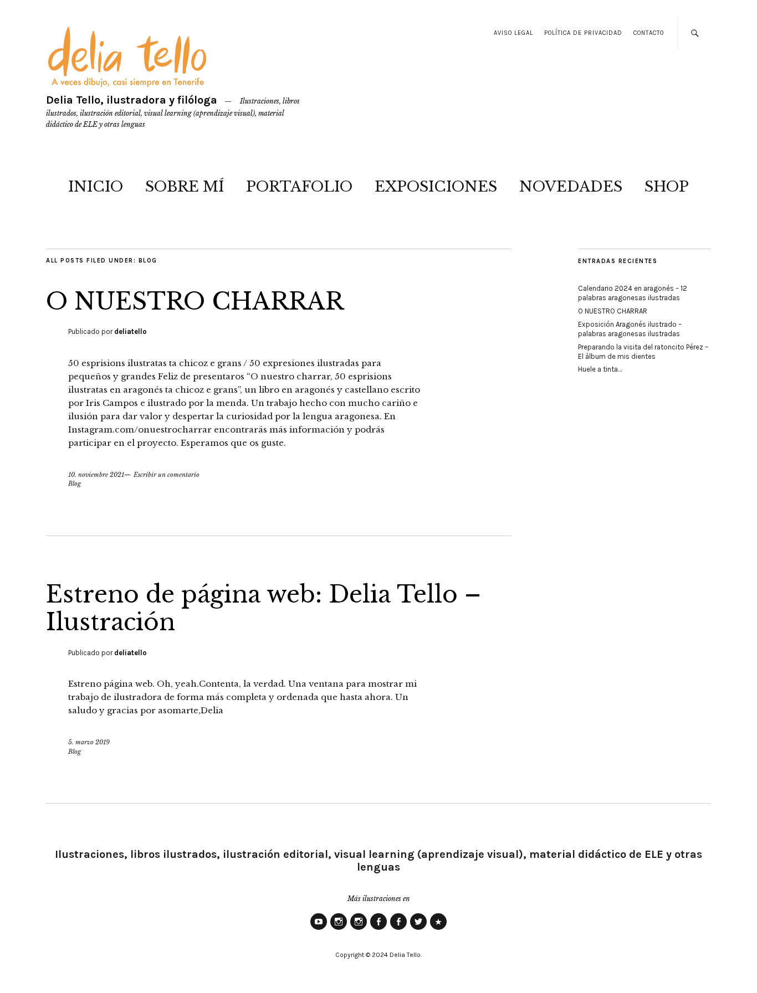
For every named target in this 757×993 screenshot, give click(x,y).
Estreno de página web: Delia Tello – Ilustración (263, 608)
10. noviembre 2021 (96, 475)
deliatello (130, 331)
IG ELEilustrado (358, 929)
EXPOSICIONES (436, 186)
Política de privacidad (583, 33)
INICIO (95, 186)
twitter (418, 929)
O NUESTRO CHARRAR (195, 301)
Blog (74, 483)
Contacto (648, 33)
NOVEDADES (570, 186)
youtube (318, 929)
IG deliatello (338, 929)
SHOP (667, 186)
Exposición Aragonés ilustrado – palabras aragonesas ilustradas (630, 329)
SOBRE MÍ (184, 186)
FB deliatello (378, 929)
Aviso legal (513, 33)
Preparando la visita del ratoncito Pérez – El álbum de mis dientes (643, 352)
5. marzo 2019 (89, 742)
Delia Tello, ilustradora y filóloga (131, 100)
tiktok (438, 929)
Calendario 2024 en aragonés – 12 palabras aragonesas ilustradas (632, 293)
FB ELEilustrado (398, 929)
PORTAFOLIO (299, 186)
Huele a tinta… (600, 369)
